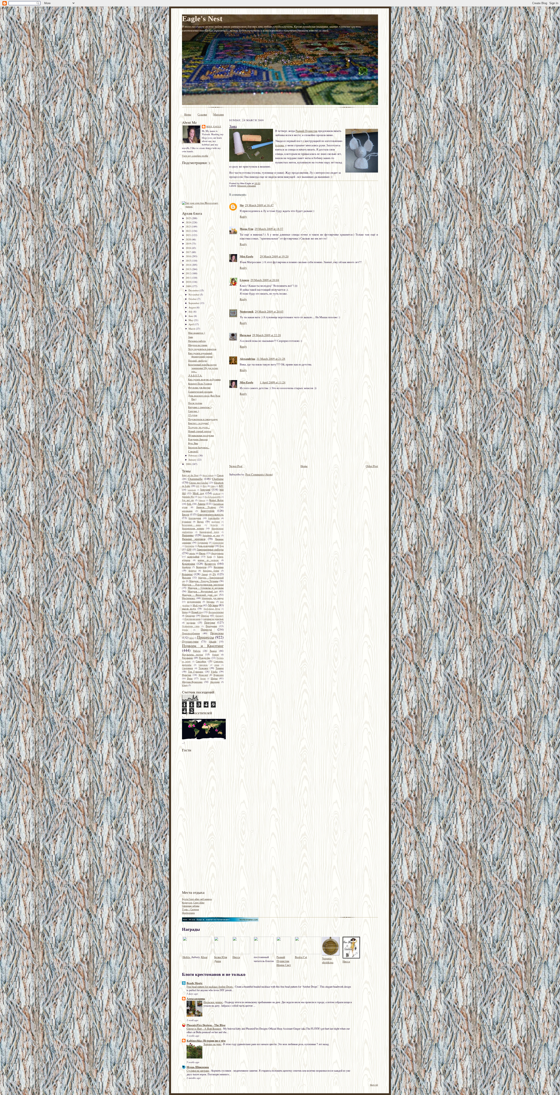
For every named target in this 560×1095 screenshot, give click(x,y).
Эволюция (215, 681)
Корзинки (219, 567)
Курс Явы (193, 443)
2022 (189, 230)
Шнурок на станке (197, 345)
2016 (189, 256)
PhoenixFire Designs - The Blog (206, 1025)
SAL (189, 503)
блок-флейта (213, 518)
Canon (220, 475)
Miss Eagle (213, 126)
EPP (197, 486)
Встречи (214, 525)
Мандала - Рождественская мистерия (203, 584)
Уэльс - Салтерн (190, 909)
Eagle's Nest (202, 18)
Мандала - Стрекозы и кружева (206, 587)
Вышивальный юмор (209, 532)
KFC (221, 485)
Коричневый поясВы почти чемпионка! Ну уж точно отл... (203, 368)
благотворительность (210, 514)
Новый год (197, 612)
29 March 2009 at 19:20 (274, 256)
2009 (189, 286)
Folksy (213, 486)
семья (216, 665)
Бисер (185, 514)
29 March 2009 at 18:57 (269, 229)
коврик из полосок (208, 560)
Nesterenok (247, 311)
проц (191, 638)
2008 (189, 464)
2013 (189, 269)
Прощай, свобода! (197, 360)
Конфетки (186, 567)
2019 (189, 243)
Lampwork (192, 490)
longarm (205, 489)
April (191, 324)
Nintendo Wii (188, 496)
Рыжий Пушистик (306, 131)
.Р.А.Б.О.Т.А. (195, 375)
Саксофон (201, 661)
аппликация (187, 510)
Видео (200, 521)
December (194, 290)
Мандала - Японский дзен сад (199, 594)
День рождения (205, 545)
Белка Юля (220, 957)
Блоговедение (195, 518)
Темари (220, 668)
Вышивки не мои (211, 535)
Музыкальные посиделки (201, 435)
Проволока (217, 633)
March (192, 328)
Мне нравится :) (196, 332)
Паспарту (219, 616)
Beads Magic (195, 983)
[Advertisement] (199, 820)
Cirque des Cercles (198, 482)
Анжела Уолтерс (206, 507)
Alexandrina (247, 358)
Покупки (209, 622)
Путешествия (190, 641)
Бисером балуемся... (198, 447)
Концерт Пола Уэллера (200, 383)
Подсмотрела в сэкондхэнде (203, 419)
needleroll (216, 493)
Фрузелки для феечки (199, 387)
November (194, 294)
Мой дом (197, 605)
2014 (189, 264)
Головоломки (218, 542)
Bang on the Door (190, 475)
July (191, 311)
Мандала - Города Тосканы (203, 581)
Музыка (213, 605)
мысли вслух (189, 608)
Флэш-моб (203, 674)
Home (187, 114)
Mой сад (198, 493)
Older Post (372, 466)
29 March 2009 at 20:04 (264, 280)
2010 (189, 281)
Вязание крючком (193, 539)
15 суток (192, 415)
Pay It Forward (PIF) (213, 497)
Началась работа (197, 340)
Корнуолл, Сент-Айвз (193, 902)
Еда (222, 545)
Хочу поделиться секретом (202, 349)
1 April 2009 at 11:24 (272, 382)
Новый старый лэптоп (199, 431)
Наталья (245, 335)
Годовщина (203, 542)
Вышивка (188, 535)
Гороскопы (189, 546)
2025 (189, 218)
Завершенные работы (210, 549)
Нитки (185, 612)
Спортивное (187, 668)
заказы (192, 553)
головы (279, 145)
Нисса (236, 957)
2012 (189, 273)
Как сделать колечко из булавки (204, 379)
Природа (206, 629)
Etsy (205, 485)
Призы (185, 630)
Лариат (204, 574)
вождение (216, 521)
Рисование (187, 657)
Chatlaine (218, 479)
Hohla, (187, 957)
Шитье (214, 678)
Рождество (204, 657)
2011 (189, 277)
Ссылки (202, 114)
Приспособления (191, 633)
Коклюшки (188, 564)
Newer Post (235, 466)
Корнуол (192, 570)
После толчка (195, 403)
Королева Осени (211, 570)
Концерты (201, 567)
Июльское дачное (213, 1002)
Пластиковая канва (192, 619)
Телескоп (203, 668)
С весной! (193, 451)
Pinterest (202, 500)
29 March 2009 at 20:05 (269, 311)
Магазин (218, 114)
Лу (214, 574)
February (193, 455)
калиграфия (193, 556)
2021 (189, 235)
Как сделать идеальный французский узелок (200, 354)
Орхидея (190, 615)
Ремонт (215, 654)
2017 (189, 252)
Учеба (214, 671)
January (193, 459)
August (192, 307)
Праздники (211, 626)
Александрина (196, 998)
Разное (213, 650)
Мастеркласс (188, 598)
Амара (201, 504)
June (191, 316)
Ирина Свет (283, 965)
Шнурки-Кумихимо (192, 681)
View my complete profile (195, 155)
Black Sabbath (208, 475)
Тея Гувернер (195, 671)
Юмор (185, 685)
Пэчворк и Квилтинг (203, 645)
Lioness (244, 280)
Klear (204, 957)
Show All (374, 1084)
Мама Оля (246, 229)
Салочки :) (193, 411)
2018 (189, 248)
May (191, 320)
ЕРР (189, 549)
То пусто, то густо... (199, 427)
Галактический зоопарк (200, 391)
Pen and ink (188, 500)
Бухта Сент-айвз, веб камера (197, 899)
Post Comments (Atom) (259, 474)
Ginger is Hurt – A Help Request (204, 1028)
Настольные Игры (212, 609)
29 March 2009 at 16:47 (259, 205)
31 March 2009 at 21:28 (271, 359)
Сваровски (203, 665)
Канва (209, 556)
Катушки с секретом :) (200, 407)
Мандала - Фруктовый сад (203, 591)
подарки (191, 622)
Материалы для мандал (213, 598)
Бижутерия (207, 511)
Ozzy (200, 497)
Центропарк (188, 912)
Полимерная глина (191, 626)
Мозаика (210, 601)
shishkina (327, 962)
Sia (242, 205)
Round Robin (216, 500)
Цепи (189, 678)
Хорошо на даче (212, 1044)
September (194, 303)
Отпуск (205, 615)
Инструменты (217, 553)
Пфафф (212, 641)
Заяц (190, 337)
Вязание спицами (246, 186)
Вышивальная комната (193, 528)
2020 (189, 239)
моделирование (194, 601)
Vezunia (327, 958)
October (193, 298)
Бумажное (186, 521)
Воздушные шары (191, 525)
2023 (189, 226)
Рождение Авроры (198, 439)
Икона (202, 553)
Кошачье (187, 574)
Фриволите (219, 674)
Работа (196, 650)
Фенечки (186, 674)
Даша (217, 961)
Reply (243, 216)
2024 (189, 222)
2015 (189, 260)
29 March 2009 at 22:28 (266, 335)
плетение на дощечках (213, 618)
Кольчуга (210, 564)
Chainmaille (195, 479)
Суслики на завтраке (198, 1070)
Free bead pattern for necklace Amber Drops (210, 986)
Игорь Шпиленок (198, 1067)
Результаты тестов (192, 654)
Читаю (203, 678)
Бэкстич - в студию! (198, 423)
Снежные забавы (190, 905)
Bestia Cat (301, 957)
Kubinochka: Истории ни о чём (206, 1040)
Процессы (205, 637)
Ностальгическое (216, 612)
